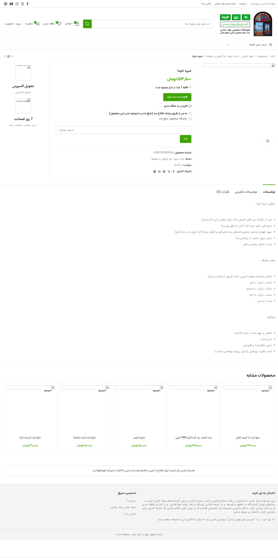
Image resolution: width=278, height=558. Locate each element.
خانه (272, 56)
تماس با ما (130, 514)
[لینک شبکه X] (22, 4)
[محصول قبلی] (12, 57)
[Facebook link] (27, 4)
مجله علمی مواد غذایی (123, 507)
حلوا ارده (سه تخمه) (84, 438)
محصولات (261, 56)
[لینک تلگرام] (154, 171)
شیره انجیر (139, 438)
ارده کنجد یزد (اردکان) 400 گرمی (193, 438)
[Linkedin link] (159, 171)
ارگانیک (177, 165)
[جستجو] (87, 24)
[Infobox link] (23, 79)
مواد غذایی (247, 56)
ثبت (186, 139)
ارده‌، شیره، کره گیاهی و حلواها (222, 56)
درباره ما (131, 501)
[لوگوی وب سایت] (245, 24)
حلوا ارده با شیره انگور (248, 438)
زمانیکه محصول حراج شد (173, 119)
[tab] (269, 190)
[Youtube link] (11, 4)
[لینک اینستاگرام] (17, 4)
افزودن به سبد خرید (177, 97)
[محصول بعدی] (5, 57)
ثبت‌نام (102, 471)
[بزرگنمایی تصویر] (267, 141)
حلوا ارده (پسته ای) (30, 438)
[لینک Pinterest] (5, 4)
